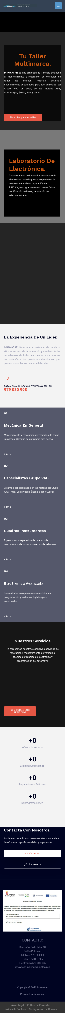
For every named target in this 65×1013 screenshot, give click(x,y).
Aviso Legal (17, 1005)
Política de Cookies (15, 1009)
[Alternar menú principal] (58, 5)
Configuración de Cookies (43, 1009)
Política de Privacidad (38, 1005)
